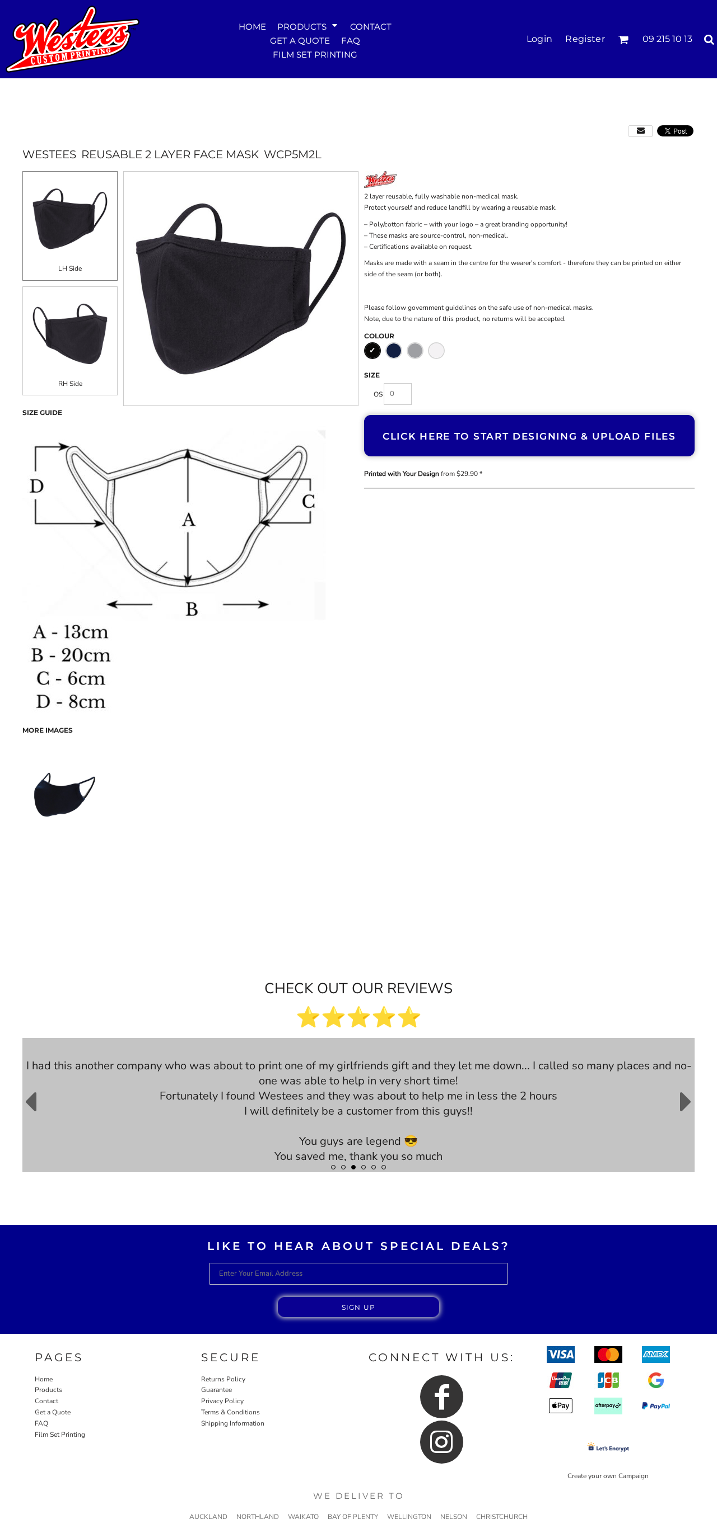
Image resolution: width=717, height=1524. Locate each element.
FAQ (41, 1423)
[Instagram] (441, 1442)
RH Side (70, 383)
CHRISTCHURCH (502, 1516)
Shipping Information (232, 1423)
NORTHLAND (257, 1516)
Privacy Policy (222, 1400)
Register (585, 39)
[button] (308, 25)
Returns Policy (223, 1379)
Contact (46, 1400)
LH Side (70, 268)
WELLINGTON (409, 1516)
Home (44, 1379)
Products (48, 1389)
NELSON (453, 1516)
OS (378, 394)
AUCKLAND (208, 1516)
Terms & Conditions (230, 1412)
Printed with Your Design (401, 473)
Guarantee (216, 1389)
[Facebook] (441, 1396)
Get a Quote (53, 1412)
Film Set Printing (60, 1434)
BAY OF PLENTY (353, 1516)
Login (540, 39)
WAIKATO (303, 1516)
